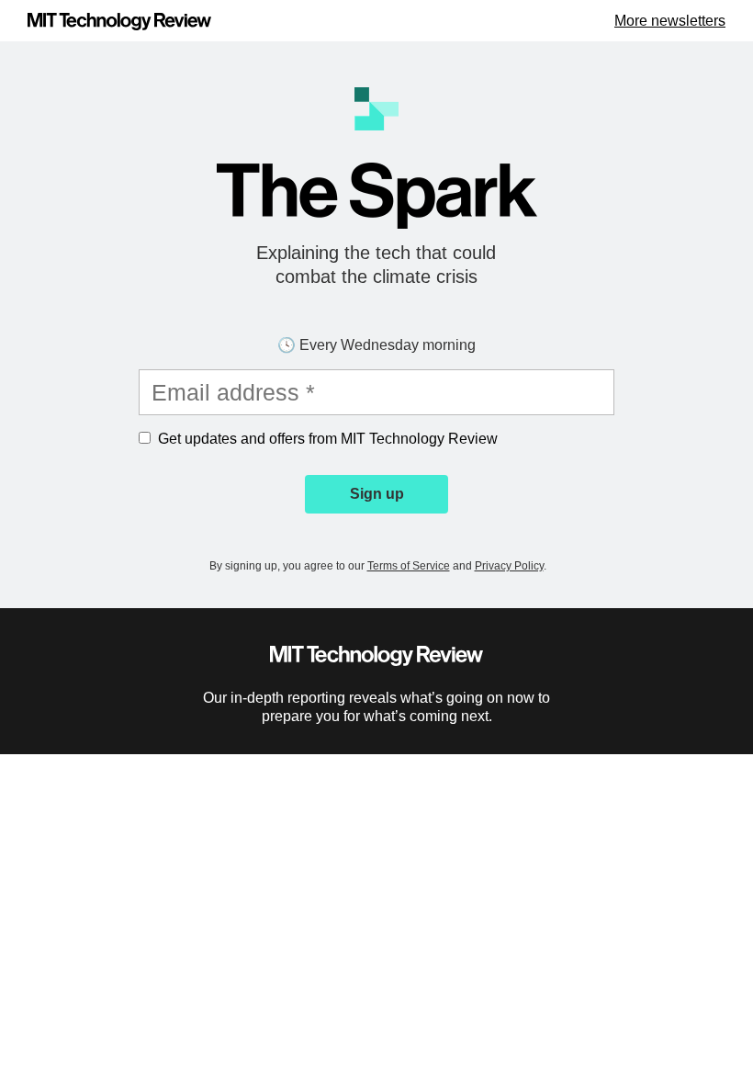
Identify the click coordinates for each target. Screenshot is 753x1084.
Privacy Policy (509, 565)
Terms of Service (408, 565)
